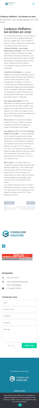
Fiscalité (2, 22)
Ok (20, 405)
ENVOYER (29, 345)
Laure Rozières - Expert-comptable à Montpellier (16, 20)
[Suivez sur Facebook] (3, 246)
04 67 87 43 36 (13, 278)
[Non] (36, 400)
